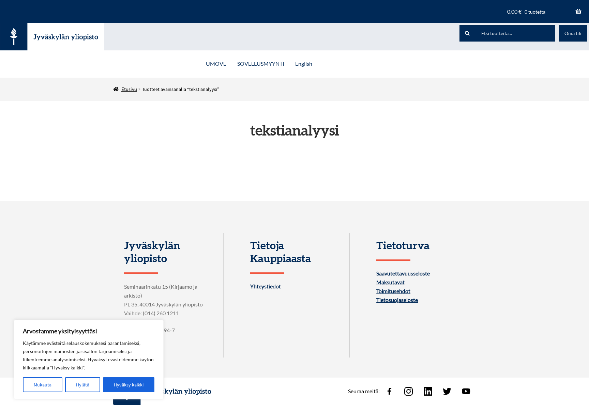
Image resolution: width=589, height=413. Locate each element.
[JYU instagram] (408, 391)
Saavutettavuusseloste (403, 273)
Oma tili (573, 33)
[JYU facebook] (389, 391)
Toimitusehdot (393, 291)
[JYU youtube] (466, 391)
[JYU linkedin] (427, 391)
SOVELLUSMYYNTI (260, 63)
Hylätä (82, 385)
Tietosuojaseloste (397, 300)
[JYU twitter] (446, 391)
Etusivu (129, 89)
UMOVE (216, 63)
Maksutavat (390, 282)
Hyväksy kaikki (129, 385)
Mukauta (42, 385)
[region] (89, 359)
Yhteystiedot (265, 286)
